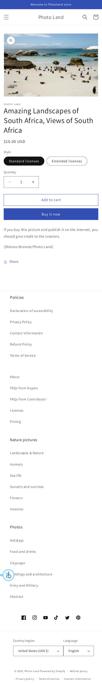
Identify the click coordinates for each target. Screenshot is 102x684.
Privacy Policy (20, 322)
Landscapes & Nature (27, 453)
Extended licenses (67, 161)
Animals (16, 464)
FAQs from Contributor (28, 399)
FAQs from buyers (24, 388)
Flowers (16, 498)
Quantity (10, 172)
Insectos (17, 509)
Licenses (17, 410)
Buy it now (51, 214)
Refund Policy (21, 344)
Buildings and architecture (31, 574)
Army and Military (24, 585)
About (15, 377)
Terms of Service (23, 355)
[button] (7, 575)
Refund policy (79, 671)
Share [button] (14, 261)
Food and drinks (23, 551)
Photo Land (32, 671)
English (74, 651)
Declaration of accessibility (31, 310)
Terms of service (49, 679)
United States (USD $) (33, 651)
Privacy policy (25, 679)
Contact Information (26, 333)
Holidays (17, 540)
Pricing (15, 421)
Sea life (16, 475)
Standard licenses (24, 161)
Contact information (77, 679)
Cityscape (17, 563)
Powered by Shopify (52, 671)
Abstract (17, 596)
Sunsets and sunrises (27, 486)
